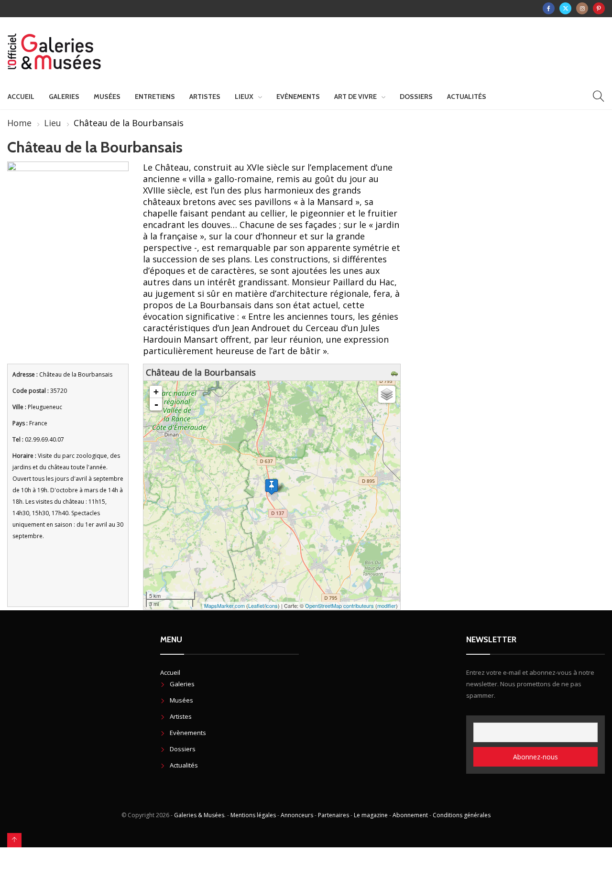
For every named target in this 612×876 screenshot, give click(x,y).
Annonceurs (297, 815)
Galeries (64, 96)
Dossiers (416, 96)
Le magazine (371, 815)
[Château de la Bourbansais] (271, 487)
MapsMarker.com (224, 605)
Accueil (21, 96)
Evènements (298, 96)
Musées (107, 96)
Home (19, 123)
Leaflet (256, 605)
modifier (386, 605)
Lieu (52, 123)
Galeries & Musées (199, 815)
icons (271, 605)
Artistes (204, 96)
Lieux (244, 96)
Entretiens (155, 96)
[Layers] (386, 394)
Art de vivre (355, 96)
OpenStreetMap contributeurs (339, 605)
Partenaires (333, 815)
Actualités (466, 96)
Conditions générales (462, 815)
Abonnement (410, 815)
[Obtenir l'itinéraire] (395, 372)
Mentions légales (253, 815)
